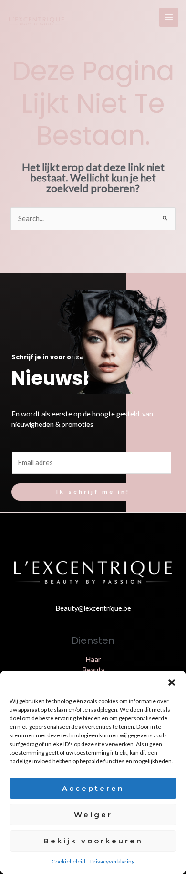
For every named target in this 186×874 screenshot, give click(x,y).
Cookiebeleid (68, 861)
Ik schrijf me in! (93, 492)
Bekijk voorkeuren (93, 840)
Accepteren (93, 788)
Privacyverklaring (112, 861)
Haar (93, 659)
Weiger (93, 814)
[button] (171, 682)
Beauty (93, 670)
